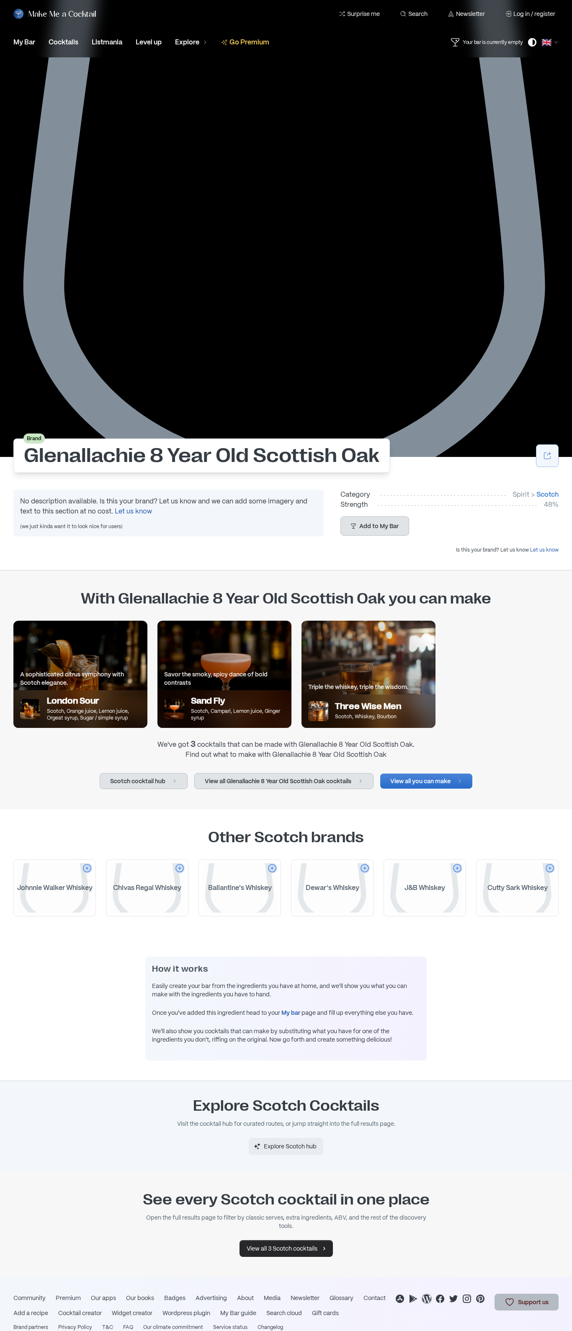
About (245, 1298)
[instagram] (467, 1299)
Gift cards (325, 1313)
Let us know (133, 511)
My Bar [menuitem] (24, 42)
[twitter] (453, 1299)
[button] (374, 526)
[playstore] (413, 1299)
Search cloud (284, 1313)
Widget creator (132, 1313)
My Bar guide (238, 1313)
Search (418, 14)
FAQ (128, 1327)
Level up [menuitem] (149, 42)
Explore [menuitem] (187, 42)
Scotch (547, 494)
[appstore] (400, 1299)
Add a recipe (30, 1313)
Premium (68, 1298)
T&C (107, 1327)
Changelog (270, 1327)
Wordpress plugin (186, 1313)
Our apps (103, 1298)
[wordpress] (427, 1299)
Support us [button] (533, 1302)
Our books (140, 1298)
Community (29, 1298)
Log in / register (534, 14)
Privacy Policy (75, 1327)
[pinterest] (480, 1299)
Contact (374, 1298)
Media (272, 1298)
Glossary (341, 1298)
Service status (230, 1327)
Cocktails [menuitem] (63, 42)
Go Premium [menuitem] (249, 42)
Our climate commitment (173, 1327)
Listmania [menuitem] (107, 42)
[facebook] (440, 1299)
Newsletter (470, 14)
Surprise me (363, 14)
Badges (175, 1298)
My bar (290, 1012)
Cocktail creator (80, 1313)
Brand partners (30, 1327)
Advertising (211, 1298)
